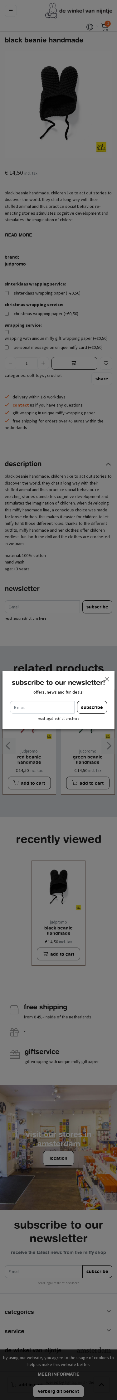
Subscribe (92, 707)
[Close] (107, 679)
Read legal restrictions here (58, 718)
